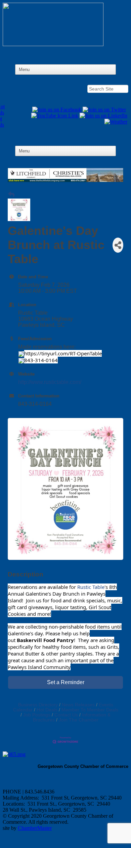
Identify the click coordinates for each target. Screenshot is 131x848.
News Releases (78, 704)
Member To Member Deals (89, 709)
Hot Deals (47, 709)
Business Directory (38, 704)
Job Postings (36, 714)
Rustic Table (90, 587)
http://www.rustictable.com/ (49, 382)
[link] (45, 640)
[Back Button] (11, 195)
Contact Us (66, 714)
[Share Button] (118, 245)
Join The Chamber (78, 719)
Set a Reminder (65, 682)
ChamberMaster (35, 828)
